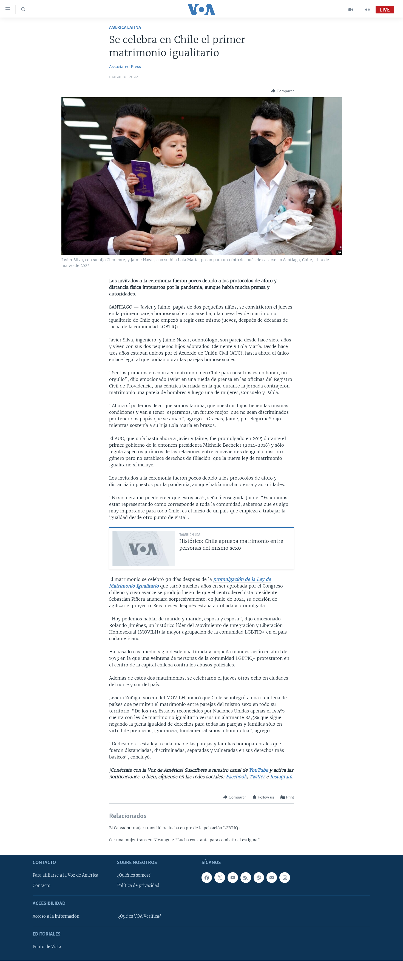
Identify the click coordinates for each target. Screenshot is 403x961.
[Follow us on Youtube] (233, 877)
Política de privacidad (138, 885)
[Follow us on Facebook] (207, 877)
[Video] (350, 9)
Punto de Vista (47, 947)
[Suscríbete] (271, 877)
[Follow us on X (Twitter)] (219, 877)
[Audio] (367, 9)
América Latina (125, 27)
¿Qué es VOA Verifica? (139, 916)
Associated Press (125, 66)
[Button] (282, 91)
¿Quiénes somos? (134, 875)
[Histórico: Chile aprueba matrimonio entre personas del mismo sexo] (143, 548)
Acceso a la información (56, 916)
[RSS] (245, 877)
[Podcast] (259, 877)
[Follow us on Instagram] (284, 877)
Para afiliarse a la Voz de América (65, 875)
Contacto (41, 885)
